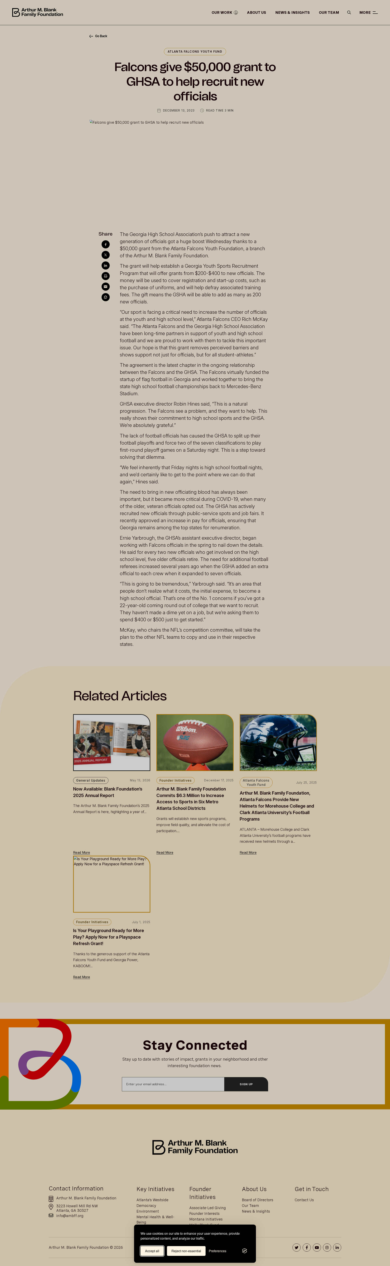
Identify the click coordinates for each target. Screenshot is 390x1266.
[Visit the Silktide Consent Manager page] (244, 1251)
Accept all (152, 1251)
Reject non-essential (186, 1251)
